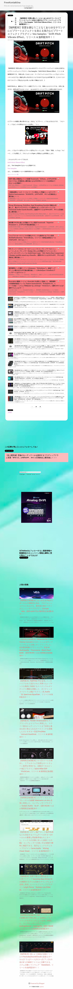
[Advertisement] (36, 433)
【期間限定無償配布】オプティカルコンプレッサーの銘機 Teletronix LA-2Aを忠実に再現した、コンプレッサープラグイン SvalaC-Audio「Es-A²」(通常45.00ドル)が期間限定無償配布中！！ (36, 803)
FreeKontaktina (12, 2)
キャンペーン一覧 (13, 174)
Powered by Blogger (37, 983)
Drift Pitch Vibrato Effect (16, 162)
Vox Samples (12, 168)
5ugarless (41, 986)
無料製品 (10, 412)
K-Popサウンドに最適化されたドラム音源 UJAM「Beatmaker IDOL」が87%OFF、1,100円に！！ (35, 326)
